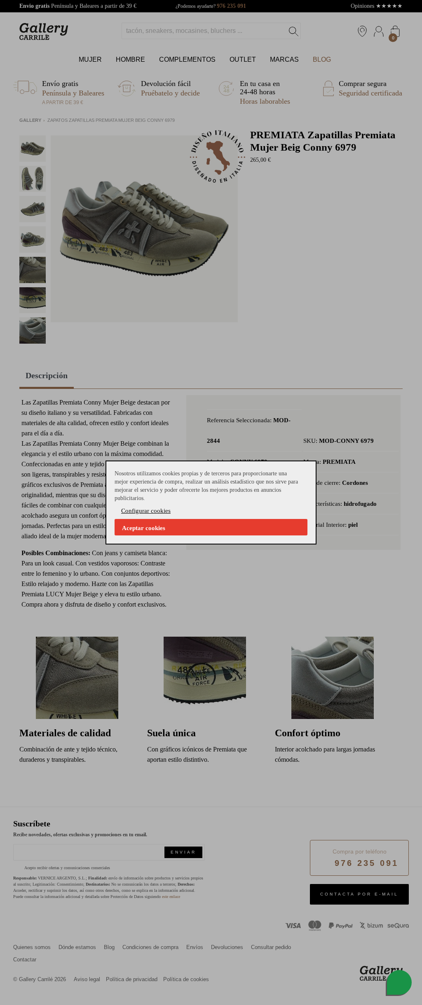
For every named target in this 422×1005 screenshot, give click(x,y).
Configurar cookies (146, 510)
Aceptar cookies (143, 528)
